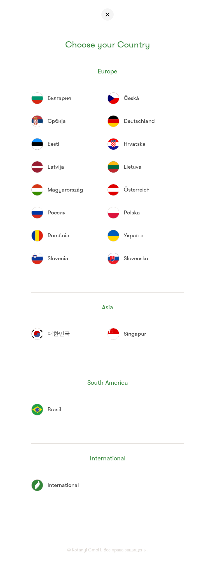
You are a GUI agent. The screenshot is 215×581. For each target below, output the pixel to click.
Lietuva (133, 167)
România (58, 235)
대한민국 (59, 334)
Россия (57, 212)
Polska (132, 212)
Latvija (56, 167)
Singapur (135, 334)
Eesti (53, 144)
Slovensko (136, 258)
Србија (57, 121)
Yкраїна (134, 235)
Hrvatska (135, 144)
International (63, 485)
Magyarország (65, 190)
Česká (131, 98)
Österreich (136, 190)
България (59, 98)
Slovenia (58, 258)
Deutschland (139, 121)
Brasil (54, 409)
